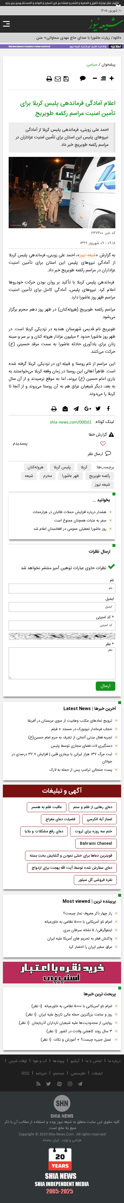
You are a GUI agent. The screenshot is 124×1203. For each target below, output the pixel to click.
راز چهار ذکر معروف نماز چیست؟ (87, 913)
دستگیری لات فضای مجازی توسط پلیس (81, 746)
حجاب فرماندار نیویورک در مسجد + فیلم (81, 729)
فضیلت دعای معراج (60, 819)
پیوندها (58, 1061)
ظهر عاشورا (70, 476)
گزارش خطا (98, 434)
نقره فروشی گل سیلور (95, 880)
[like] (62, 444)
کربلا (84, 467)
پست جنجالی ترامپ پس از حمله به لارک (81, 770)
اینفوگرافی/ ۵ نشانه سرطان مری (87, 930)
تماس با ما (94, 1061)
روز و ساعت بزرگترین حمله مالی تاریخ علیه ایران (69, 1014)
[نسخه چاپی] (49, 79)
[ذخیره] (66, 79)
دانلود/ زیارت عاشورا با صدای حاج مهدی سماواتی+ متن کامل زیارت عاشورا (64, 38)
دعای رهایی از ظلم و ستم (92, 807)
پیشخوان (108, 65)
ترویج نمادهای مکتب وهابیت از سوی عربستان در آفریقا (70, 721)
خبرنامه (41, 1073)
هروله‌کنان (36, 467)
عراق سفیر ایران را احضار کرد (90, 947)
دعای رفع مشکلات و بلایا (44, 831)
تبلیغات (97, 1073)
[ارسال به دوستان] (58, 79)
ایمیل (110, 599)
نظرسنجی (78, 1073)
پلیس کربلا (62, 467)
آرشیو (75, 1061)
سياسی (92, 65)
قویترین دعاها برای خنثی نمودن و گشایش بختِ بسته (71, 856)
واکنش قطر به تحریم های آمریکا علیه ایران (79, 938)
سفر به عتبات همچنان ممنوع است (80, 520)
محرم (47, 476)
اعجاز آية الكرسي (99, 819)
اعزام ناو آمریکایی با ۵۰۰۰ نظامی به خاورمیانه (78, 922)
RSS (25, 1073)
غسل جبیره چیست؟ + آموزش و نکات (76, 1040)
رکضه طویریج (99, 476)
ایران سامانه (51, 1140)
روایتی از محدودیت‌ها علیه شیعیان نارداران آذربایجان (65, 1023)
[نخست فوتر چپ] (62, 1170)
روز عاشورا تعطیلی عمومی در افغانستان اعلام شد (69, 529)
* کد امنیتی (105, 617)
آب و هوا (40, 1061)
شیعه (29, 476)
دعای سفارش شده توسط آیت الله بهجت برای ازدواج (72, 868)
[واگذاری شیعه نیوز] (62, 46)
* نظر (110, 644)
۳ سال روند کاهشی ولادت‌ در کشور (79, 1031)
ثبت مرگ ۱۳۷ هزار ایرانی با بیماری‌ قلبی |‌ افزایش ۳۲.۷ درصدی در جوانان (62, 758)
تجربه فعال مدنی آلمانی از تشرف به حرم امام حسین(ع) (70, 737)
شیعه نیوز (88, 255)
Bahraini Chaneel (96, 843)
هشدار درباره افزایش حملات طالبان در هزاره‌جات (69, 512)
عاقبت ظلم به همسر (46, 807)
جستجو (58, 1073)
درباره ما (114, 1061)
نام (112, 580)
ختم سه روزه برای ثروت (93, 831)
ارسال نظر (96, 454)
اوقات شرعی (18, 1061)
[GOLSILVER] (62, 973)
